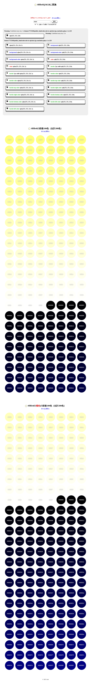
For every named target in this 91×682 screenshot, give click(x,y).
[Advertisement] (45, 12)
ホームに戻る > (56, 18)
